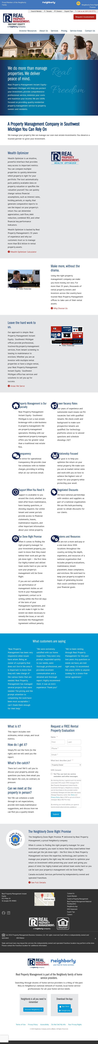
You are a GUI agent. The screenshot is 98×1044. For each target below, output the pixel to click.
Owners (59, 11)
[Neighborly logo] (49, 2)
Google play (65, 1010)
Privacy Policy (55, 797)
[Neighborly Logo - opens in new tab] (70, 962)
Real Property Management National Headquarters (79, 902)
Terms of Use (21, 1024)
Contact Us (90, 30)
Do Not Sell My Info (58, 1024)
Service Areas (76, 30)
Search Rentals (36, 11)
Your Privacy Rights (75, 1024)
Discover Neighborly (32, 1009)
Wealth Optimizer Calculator (23, 251)
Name (54, 737)
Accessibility (44, 1024)
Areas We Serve (18, 386)
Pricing (64, 30)
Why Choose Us (61, 308)
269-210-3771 (90, 11)
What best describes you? (62, 760)
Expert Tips (69, 11)
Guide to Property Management (77, 899)
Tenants (49, 11)
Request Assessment (84, 16)
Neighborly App (72, 906)
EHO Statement (72, 909)
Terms (72, 795)
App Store (65, 1006)
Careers (69, 915)
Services (54, 30)
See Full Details (38, 882)
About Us (43, 30)
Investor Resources (28, 30)
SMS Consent (56, 770)
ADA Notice (20, 938)
